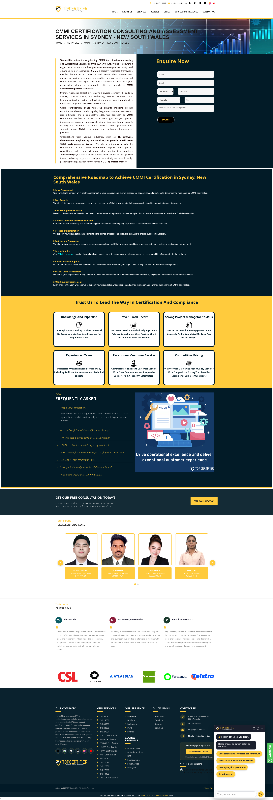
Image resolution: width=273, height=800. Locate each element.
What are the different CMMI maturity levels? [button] (81, 474)
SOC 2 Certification (108, 735)
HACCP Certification (109, 747)
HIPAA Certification (108, 750)
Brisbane (131, 720)
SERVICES (73, 43)
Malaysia (131, 767)
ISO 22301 (104, 766)
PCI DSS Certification (109, 743)
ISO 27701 (104, 770)
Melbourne (132, 724)
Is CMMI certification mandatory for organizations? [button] (84, 445)
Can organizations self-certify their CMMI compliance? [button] (86, 467)
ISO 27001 (104, 731)
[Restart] (258, 728)
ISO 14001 (104, 720)
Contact (158, 724)
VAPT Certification (108, 754)
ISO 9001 (104, 716)
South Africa (133, 763)
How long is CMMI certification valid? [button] (77, 459)
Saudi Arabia (133, 760)
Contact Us (208, 11)
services (141, 11)
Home (114, 11)
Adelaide (131, 716)
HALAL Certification (109, 777)
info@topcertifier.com (179, 3)
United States (133, 748)
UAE (129, 756)
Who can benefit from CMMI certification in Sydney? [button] (84, 430)
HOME (59, 43)
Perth (130, 727)
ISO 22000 (104, 727)
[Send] (261, 794)
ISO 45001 (104, 724)
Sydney (130, 731)
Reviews (155, 11)
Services (159, 720)
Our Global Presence (186, 11)
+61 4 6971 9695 (159, 3)
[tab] (94, 408)
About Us (159, 716)
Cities (167, 11)
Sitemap (159, 727)
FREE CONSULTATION (198, 751)
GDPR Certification (108, 739)
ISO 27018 (104, 762)
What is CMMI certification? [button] (73, 407)
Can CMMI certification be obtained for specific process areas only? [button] (92, 452)
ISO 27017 (104, 758)
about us (127, 11)
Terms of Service (161, 795)
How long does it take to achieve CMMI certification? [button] (85, 437)
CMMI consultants (66, 254)
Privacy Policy (208, 788)
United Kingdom (135, 752)
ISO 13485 (104, 773)
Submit (166, 119)
